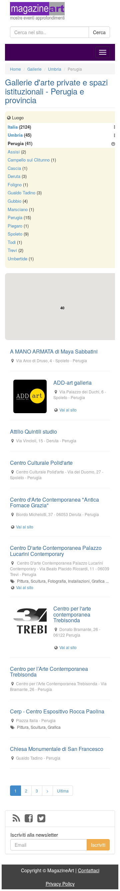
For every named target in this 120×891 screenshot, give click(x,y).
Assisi (14, 151)
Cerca (99, 32)
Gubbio (14, 201)
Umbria (15, 135)
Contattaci (88, 870)
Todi (12, 242)
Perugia (15, 217)
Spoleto (15, 234)
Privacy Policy (60, 883)
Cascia (14, 168)
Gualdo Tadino (21, 192)
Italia (13, 127)
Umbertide (17, 258)
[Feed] (16, 818)
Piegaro (15, 225)
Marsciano (18, 209)
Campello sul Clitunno (29, 159)
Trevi (12, 250)
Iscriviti (98, 844)
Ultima (63, 790)
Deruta (14, 176)
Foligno (15, 184)
